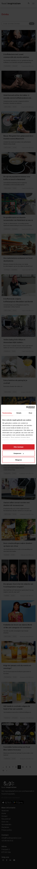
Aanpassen (17, 453)
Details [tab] (18, 413)
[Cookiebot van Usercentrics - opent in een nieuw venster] (26, 407)
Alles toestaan (18, 447)
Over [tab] (30, 413)
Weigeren (18, 460)
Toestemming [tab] (7, 413)
